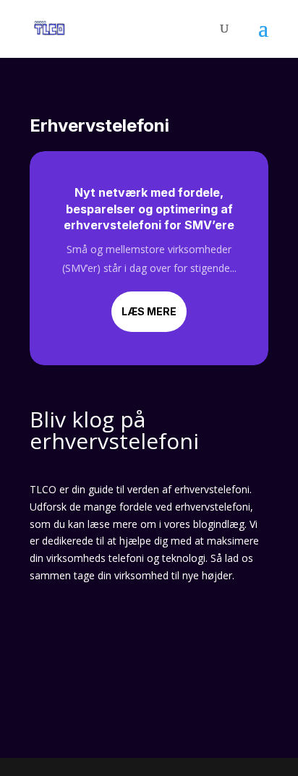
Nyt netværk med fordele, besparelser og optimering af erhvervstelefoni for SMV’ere (149, 208)
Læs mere (149, 311)
